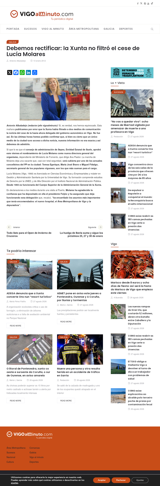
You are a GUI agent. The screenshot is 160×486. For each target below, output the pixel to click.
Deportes (126, 29)
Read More (15, 325)
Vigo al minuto (53, 29)
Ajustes (140, 480)
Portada (13, 29)
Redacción (64, 380)
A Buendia (118, 297)
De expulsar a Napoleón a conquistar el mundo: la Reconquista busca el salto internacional (140, 197)
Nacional (11, 457)
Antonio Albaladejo (18, 60)
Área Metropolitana (84, 29)
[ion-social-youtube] (148, 3)
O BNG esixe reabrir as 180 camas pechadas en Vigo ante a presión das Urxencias (140, 222)
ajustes (14, 483)
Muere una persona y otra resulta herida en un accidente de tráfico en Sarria (78, 372)
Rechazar (121, 480)
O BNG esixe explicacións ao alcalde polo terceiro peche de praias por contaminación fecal (140, 397)
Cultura (10, 461)
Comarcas (35, 447)
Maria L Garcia (66, 304)
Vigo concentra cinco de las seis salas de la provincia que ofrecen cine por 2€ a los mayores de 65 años (140, 171)
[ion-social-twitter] (141, 3)
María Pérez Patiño (18, 301)
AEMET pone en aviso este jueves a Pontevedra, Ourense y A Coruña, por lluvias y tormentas (79, 297)
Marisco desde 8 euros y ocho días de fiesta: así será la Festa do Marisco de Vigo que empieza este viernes (132, 288)
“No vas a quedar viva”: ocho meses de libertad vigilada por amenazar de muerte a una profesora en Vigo (130, 127)
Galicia (109, 29)
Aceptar (102, 480)
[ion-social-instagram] (145, 3)
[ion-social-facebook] (137, 3)
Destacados (120, 253)
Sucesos (30, 29)
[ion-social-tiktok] (152, 3)
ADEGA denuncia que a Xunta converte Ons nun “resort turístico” (29, 295)
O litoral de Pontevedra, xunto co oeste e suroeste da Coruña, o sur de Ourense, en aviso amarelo (28, 372)
